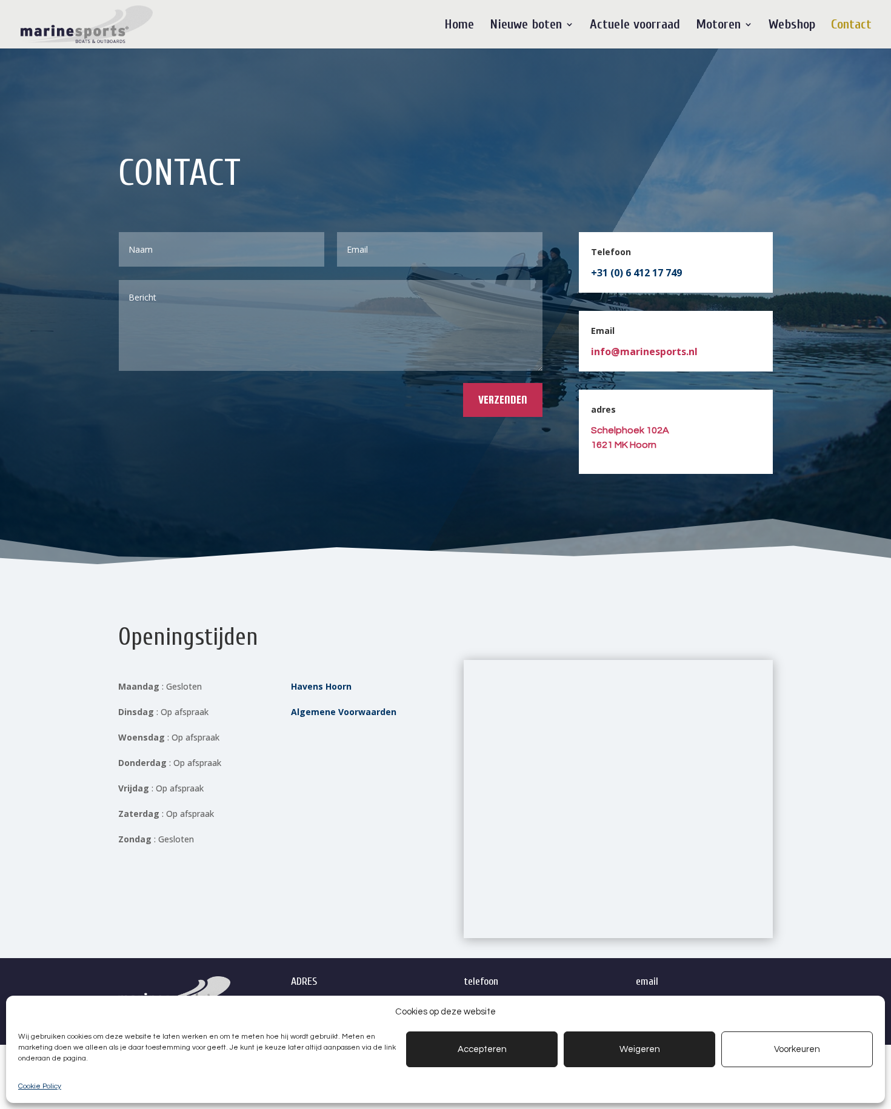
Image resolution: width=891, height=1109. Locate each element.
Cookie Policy (39, 1086)
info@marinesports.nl (644, 351)
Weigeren (639, 1049)
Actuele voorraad (635, 26)
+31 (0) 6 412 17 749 (636, 272)
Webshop (792, 26)
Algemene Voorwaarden (343, 712)
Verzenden (502, 399)
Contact (851, 26)
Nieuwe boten (526, 26)
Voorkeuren (797, 1049)
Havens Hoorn (321, 686)
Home (459, 26)
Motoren (718, 26)
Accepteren (482, 1049)
